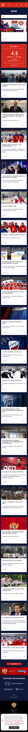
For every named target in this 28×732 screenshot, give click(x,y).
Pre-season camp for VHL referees (12, 560)
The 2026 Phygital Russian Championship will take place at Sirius (13, 176)
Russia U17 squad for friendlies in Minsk (12, 322)
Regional (24, 421)
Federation (23, 125)
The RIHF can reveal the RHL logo (11, 352)
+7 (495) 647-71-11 (14, 710)
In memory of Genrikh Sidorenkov (12, 380)
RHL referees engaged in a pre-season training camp (13, 589)
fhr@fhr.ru (14, 711)
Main (25, 39)
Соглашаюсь (14, 727)
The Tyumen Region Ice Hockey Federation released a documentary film (12, 410)
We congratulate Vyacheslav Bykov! (13, 617)
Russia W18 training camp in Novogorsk (13, 234)
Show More (14, 664)
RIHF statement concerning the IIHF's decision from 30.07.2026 (13, 532)
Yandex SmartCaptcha (14, 724)
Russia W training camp (9, 206)
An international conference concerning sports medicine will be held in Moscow (12, 442)
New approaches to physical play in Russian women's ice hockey (12, 262)
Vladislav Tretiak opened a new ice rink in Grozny (13, 85)
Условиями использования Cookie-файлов (13, 721)
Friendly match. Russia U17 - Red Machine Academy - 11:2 (11, 145)
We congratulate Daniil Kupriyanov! (12, 472)
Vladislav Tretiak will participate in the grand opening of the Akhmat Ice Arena (13, 116)
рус (26, 1)
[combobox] (14, 16)
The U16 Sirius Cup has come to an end (13, 647)
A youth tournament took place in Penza (12, 502)
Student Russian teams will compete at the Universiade (13, 292)
